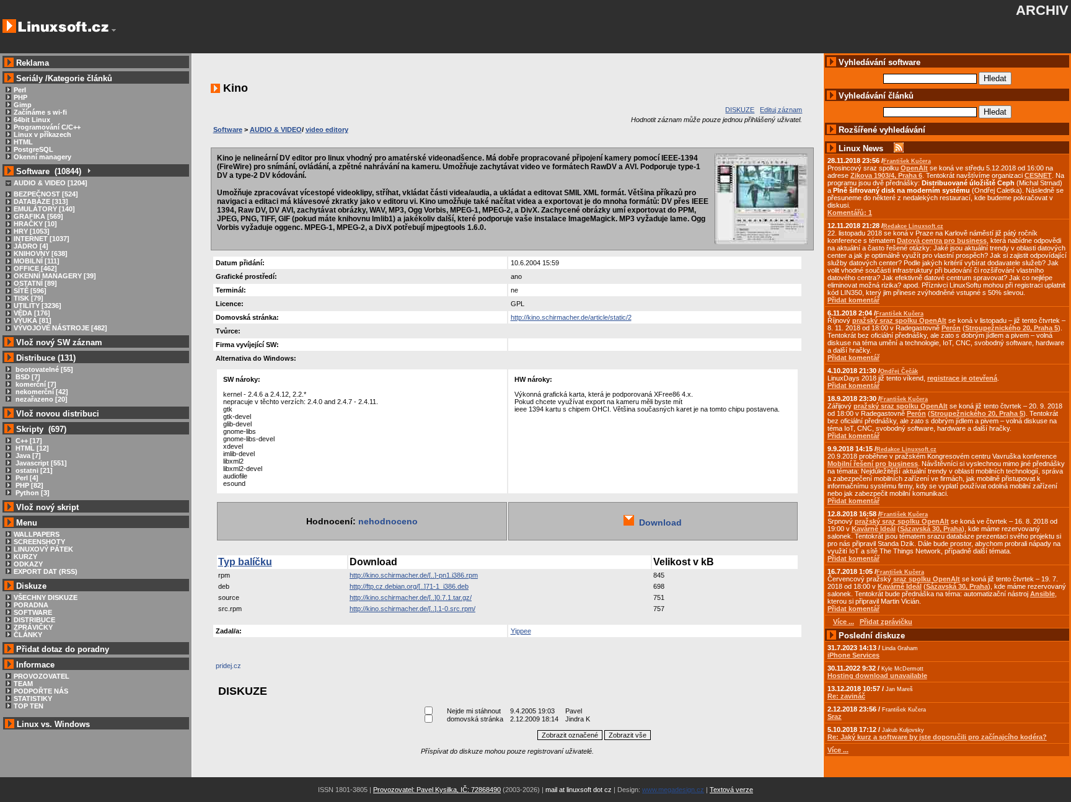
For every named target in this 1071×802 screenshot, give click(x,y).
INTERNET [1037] (41, 238)
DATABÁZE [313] (41, 201)
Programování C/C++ (47, 127)
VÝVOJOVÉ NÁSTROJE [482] (60, 328)
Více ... (837, 750)
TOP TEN (28, 706)
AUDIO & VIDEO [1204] (50, 183)
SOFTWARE (33, 612)
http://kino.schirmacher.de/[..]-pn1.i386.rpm (414, 575)
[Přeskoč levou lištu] (114, 30)
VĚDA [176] (32, 313)
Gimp (23, 104)
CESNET (1038, 175)
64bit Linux (32, 119)
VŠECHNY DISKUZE (45, 597)
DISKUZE (739, 109)
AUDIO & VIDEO (276, 129)
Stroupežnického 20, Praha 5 (1011, 328)
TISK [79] (28, 298)
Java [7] (27, 455)
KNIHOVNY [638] (41, 253)
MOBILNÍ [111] (37, 261)
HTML (23, 142)
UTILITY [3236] (37, 305)
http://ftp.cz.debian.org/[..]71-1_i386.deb (409, 586)
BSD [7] (27, 377)
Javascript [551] (40, 463)
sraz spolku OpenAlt (926, 579)
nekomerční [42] (41, 391)
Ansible (1042, 593)
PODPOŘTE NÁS (41, 691)
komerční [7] (35, 384)
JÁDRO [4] (31, 246)
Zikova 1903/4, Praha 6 (886, 175)
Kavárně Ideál (874, 528)
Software (227, 129)
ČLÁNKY (28, 634)
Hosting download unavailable (877, 675)
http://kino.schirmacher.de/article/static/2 (571, 317)
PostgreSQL (33, 149)
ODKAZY (28, 564)
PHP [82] (28, 485)
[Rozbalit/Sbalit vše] (88, 171)
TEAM (23, 683)
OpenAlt (914, 168)
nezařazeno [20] (41, 399)
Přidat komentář (853, 300)
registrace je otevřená (962, 378)
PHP (20, 97)
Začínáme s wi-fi (40, 112)
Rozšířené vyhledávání (882, 129)
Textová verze (731, 789)
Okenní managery (42, 157)
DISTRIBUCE (34, 620)
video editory (327, 129)
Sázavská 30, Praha (931, 528)
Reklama (32, 63)
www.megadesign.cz (673, 789)
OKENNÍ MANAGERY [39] (55, 276)
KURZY (25, 556)
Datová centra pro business (942, 240)
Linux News (861, 148)
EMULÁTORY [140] (44, 209)
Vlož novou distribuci (57, 413)
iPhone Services (853, 655)
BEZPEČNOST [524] (46, 194)
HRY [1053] (32, 231)
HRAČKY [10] (35, 223)
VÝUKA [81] (32, 320)
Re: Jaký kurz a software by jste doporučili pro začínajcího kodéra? (937, 737)
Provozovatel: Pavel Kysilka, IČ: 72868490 (437, 789)
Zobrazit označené (570, 735)
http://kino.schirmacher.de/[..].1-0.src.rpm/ (412, 608)
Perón (951, 328)
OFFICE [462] (35, 268)
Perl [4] (26, 478)
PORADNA (31, 605)
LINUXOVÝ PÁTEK (43, 549)
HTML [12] (31, 448)
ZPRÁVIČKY (33, 627)
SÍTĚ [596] (30, 290)
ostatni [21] (33, 470)
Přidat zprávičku (886, 621)
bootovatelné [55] (43, 369)
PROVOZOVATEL (41, 676)
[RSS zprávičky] (899, 148)
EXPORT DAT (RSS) (45, 571)
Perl (20, 90)
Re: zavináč (846, 696)
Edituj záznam (781, 109)
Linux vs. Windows (53, 724)
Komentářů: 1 (849, 212)
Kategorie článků (80, 78)
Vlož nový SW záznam (59, 342)
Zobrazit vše (627, 735)
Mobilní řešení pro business (872, 463)
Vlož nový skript (47, 507)
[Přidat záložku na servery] (240, 668)
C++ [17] (28, 440)
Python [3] (32, 492)
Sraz (834, 716)
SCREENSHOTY (39, 541)
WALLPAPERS (37, 534)
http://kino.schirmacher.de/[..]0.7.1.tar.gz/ (411, 597)
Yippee (521, 631)
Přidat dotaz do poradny (61, 649)
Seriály (29, 78)
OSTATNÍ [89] (35, 283)
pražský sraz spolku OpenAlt (899, 320)
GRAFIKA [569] (38, 216)
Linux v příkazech (42, 134)
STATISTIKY (33, 698)
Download (658, 522)
